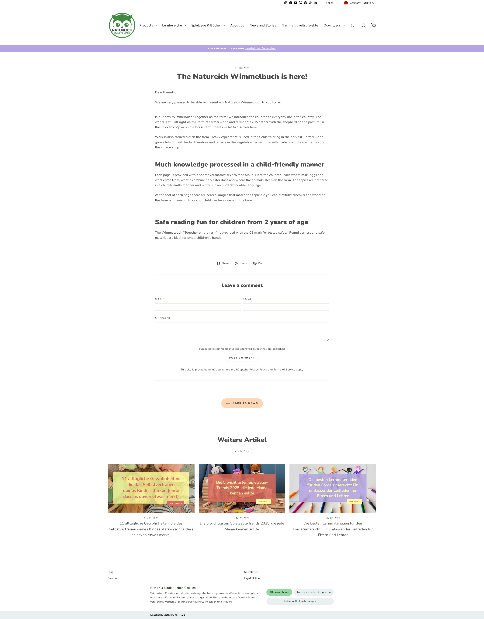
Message (163, 318)
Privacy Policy (258, 369)
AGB (182, 615)
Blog (111, 572)
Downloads (333, 25)
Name (160, 299)
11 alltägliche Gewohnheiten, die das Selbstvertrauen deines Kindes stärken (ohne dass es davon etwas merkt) (151, 529)
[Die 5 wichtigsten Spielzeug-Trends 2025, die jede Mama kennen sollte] (242, 488)
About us (237, 25)
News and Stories (263, 25)
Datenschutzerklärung (164, 615)
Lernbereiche (172, 25)
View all (242, 450)
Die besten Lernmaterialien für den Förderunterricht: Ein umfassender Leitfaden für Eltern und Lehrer (333, 529)
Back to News (244, 403)
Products (147, 25)
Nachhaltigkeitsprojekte (300, 25)
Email (248, 299)
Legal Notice (252, 578)
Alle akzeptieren (279, 592)
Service (112, 578)
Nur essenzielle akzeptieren (314, 592)
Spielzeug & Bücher (206, 25)
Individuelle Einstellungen (300, 601)
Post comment (242, 357)
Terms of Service (284, 369)
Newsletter (251, 572)
